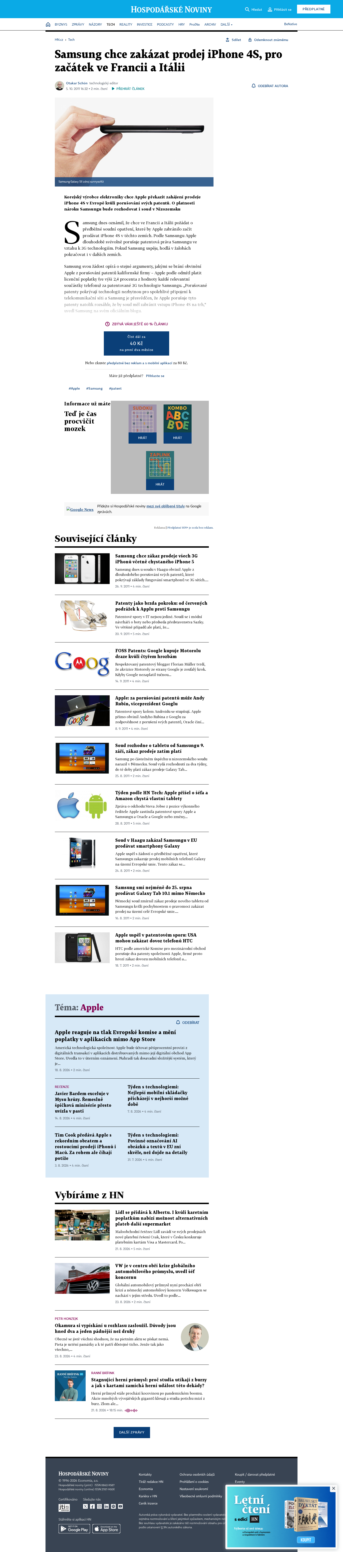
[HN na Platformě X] (85, 1506)
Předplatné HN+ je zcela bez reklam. (190, 527)
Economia (146, 1489)
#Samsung (94, 388)
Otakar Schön (77, 83)
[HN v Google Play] (74, 1528)
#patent (115, 388)
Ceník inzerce (148, 1503)
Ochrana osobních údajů (197, 1474)
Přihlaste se (155, 376)
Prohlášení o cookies (194, 1482)
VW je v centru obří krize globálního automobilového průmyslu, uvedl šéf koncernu (155, 1272)
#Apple (74, 388)
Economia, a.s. (88, 1480)
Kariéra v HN (148, 1496)
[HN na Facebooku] (92, 1506)
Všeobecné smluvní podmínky (201, 1496)
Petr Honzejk (66, 1319)
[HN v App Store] (106, 1528)
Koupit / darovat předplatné (255, 1474)
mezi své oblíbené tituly (166, 506)
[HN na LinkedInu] (106, 1506)
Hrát (142, 438)
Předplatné (314, 9)
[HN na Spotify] (113, 1506)
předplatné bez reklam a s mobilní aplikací (139, 363)
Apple (92, 1008)
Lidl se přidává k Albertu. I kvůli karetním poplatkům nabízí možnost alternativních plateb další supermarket (161, 1218)
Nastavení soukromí (194, 1489)
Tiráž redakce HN (151, 1482)
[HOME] (48, 24)
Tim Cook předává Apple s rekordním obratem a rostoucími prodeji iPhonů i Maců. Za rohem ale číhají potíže (85, 1147)
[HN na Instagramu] (99, 1506)
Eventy (240, 1482)
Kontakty (145, 1474)
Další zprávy (131, 1432)
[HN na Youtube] (120, 1506)
